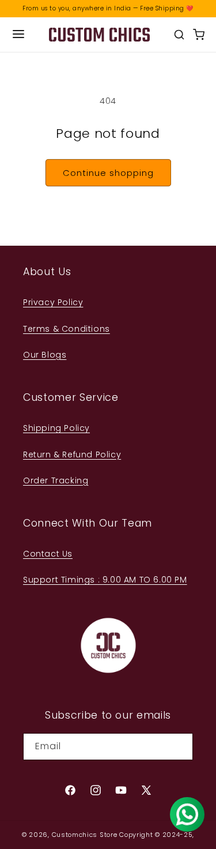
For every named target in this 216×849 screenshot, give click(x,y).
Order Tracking (55, 480)
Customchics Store (85, 834)
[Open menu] (18, 35)
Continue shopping (108, 173)
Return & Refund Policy (72, 454)
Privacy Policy (53, 302)
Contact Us (48, 553)
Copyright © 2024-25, (156, 834)
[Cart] (199, 35)
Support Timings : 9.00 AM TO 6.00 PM (105, 579)
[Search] (179, 35)
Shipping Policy (56, 428)
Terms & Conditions (66, 329)
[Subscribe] (179, 746)
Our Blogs (44, 354)
